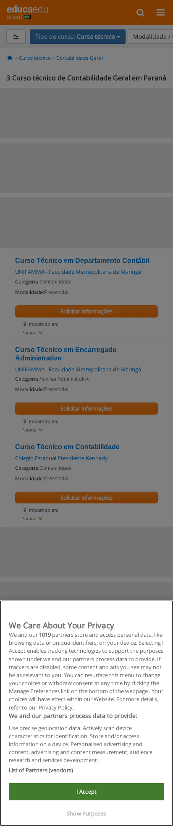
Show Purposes (86, 813)
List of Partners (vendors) (41, 770)
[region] (86, 713)
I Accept (86, 791)
